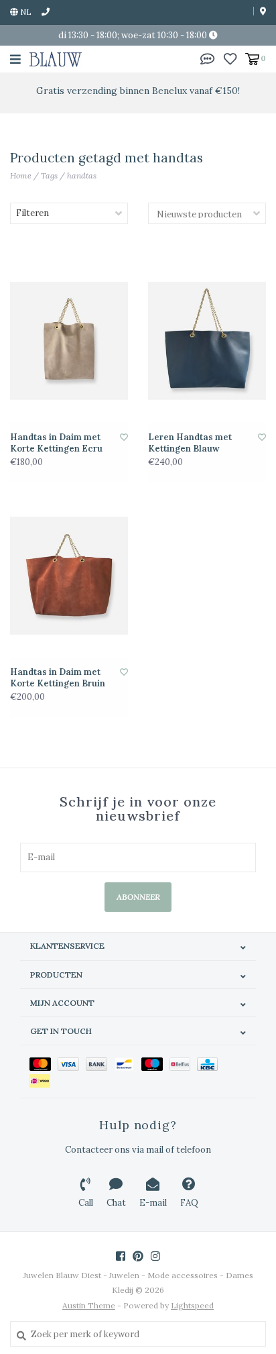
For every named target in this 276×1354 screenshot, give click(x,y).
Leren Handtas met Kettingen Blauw (190, 443)
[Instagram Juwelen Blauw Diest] (155, 1256)
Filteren (32, 213)
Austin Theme (88, 1305)
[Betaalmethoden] (43, 1063)
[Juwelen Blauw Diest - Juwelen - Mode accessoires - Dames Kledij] (55, 58)
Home (20, 175)
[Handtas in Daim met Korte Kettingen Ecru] (69, 340)
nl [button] (24, 12)
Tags (49, 175)
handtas (81, 175)
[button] (207, 58)
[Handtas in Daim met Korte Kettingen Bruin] (69, 575)
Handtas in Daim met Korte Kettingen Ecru (56, 443)
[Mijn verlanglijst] (230, 58)
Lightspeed (192, 1305)
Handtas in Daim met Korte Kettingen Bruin (57, 677)
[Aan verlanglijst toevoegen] (124, 437)
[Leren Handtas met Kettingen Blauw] (207, 340)
